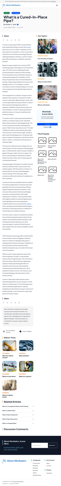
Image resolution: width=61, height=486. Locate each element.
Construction (42, 102)
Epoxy (29, 204)
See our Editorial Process (10, 331)
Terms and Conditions (14, 483)
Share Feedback (26, 331)
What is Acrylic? (52, 159)
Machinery (5, 353)
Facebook (49, 473)
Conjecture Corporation (18, 481)
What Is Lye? (41, 175)
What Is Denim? (24, 356)
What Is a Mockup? (44, 105)
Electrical (35, 470)
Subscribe (47, 124)
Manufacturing (43, 56)
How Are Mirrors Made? (45, 58)
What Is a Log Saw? (25, 376)
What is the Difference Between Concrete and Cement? (51, 178)
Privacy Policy (5, 483)
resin (29, 47)
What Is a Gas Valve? (9, 376)
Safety (35, 473)
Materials (22, 353)
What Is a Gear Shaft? (45, 82)
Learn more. (53, 1)
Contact (48, 465)
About (48, 463)
